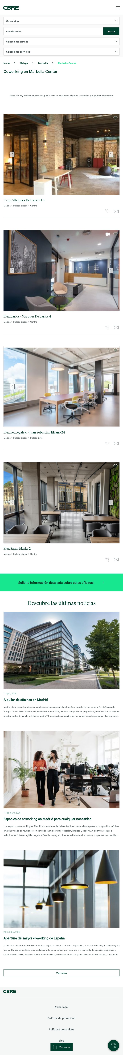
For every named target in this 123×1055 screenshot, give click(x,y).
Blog (61, 1040)
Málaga (24, 63)
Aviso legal (62, 1006)
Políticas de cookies (61, 1029)
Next (110, 154)
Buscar (111, 31)
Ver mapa (64, 1047)
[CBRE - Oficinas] (10, 7)
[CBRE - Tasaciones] (9, 992)
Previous (12, 154)
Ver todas (61, 973)
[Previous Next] (61, 154)
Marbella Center (67, 63)
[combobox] (53, 31)
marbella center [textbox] (13, 31)
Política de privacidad (61, 1018)
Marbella (43, 63)
